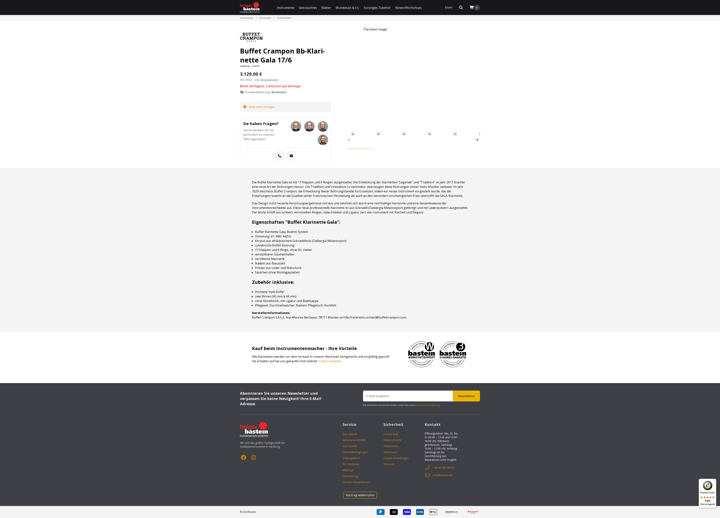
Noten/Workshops (408, 8)
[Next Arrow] (477, 140)
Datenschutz (391, 446)
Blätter (326, 8)
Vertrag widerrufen (360, 495)
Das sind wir (350, 434)
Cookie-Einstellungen (396, 458)
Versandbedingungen (355, 452)
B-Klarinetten (284, 18)
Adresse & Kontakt (354, 440)
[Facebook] (244, 457)
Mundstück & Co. (347, 8)
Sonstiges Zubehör (377, 8)
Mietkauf (348, 470)
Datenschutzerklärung (428, 405)
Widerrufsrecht (392, 440)
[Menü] (714, 481)
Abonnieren (466, 396)
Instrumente (285, 8)
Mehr (449, 7)
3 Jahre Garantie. (329, 361)
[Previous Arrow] (349, 140)
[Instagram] (253, 457)
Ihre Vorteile (350, 446)
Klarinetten (265, 18)
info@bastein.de (442, 475)
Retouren (389, 464)
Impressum (390, 452)
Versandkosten (269, 79)
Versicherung (350, 476)
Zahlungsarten (351, 458)
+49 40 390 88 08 (443, 467)
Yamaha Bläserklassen (356, 482)
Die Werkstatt (351, 464)
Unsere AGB (390, 434)
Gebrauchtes (308, 8)
